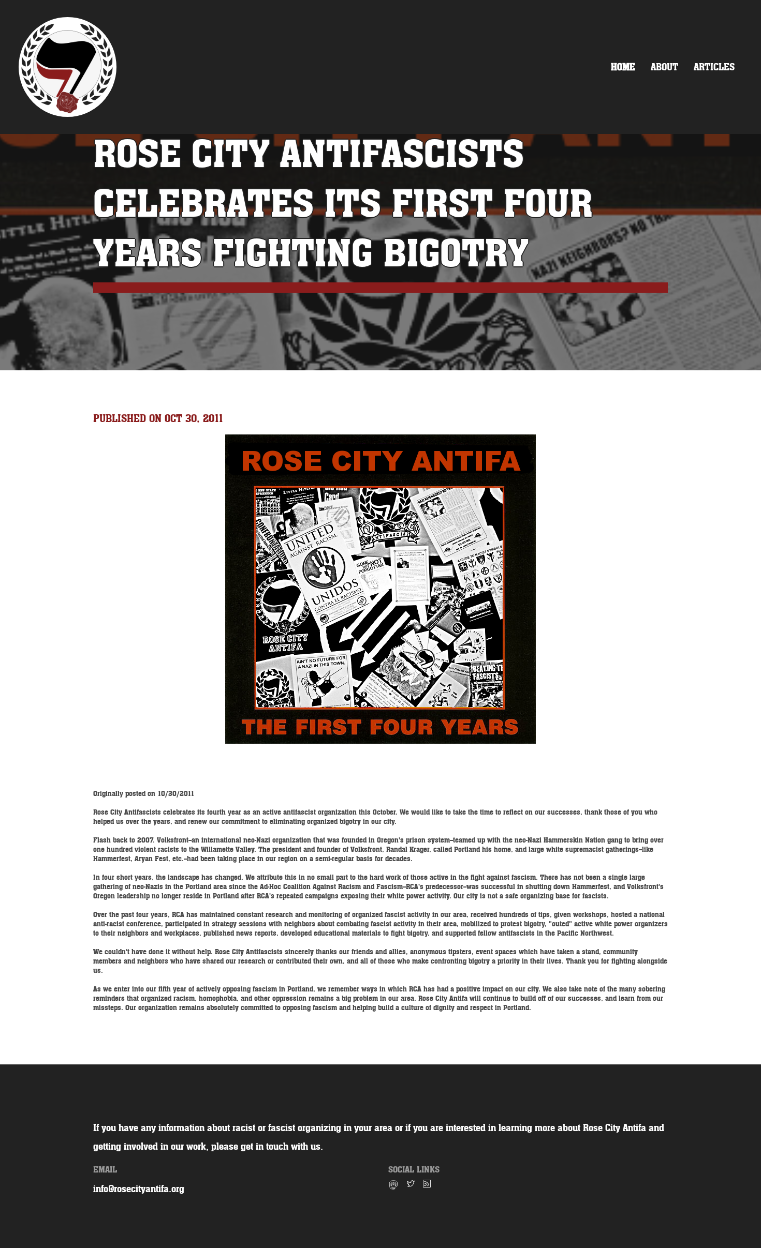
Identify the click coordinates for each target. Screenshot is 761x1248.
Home (623, 67)
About (664, 67)
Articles (714, 67)
